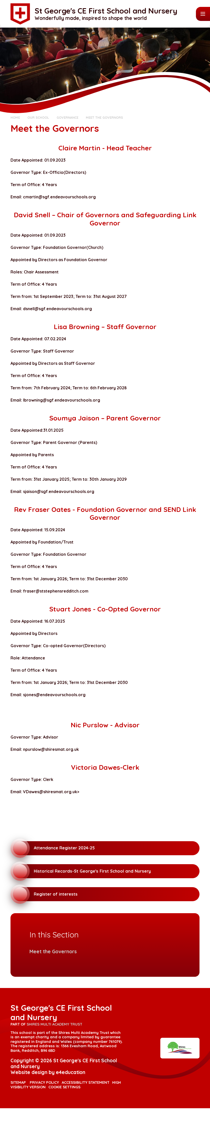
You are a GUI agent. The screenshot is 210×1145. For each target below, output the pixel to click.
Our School (38, 117)
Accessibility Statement (85, 1082)
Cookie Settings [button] (64, 1086)
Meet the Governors (104, 117)
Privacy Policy (44, 1082)
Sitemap (18, 1082)
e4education (70, 1072)
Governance (67, 117)
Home (15, 117)
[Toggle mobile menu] (203, 14)
